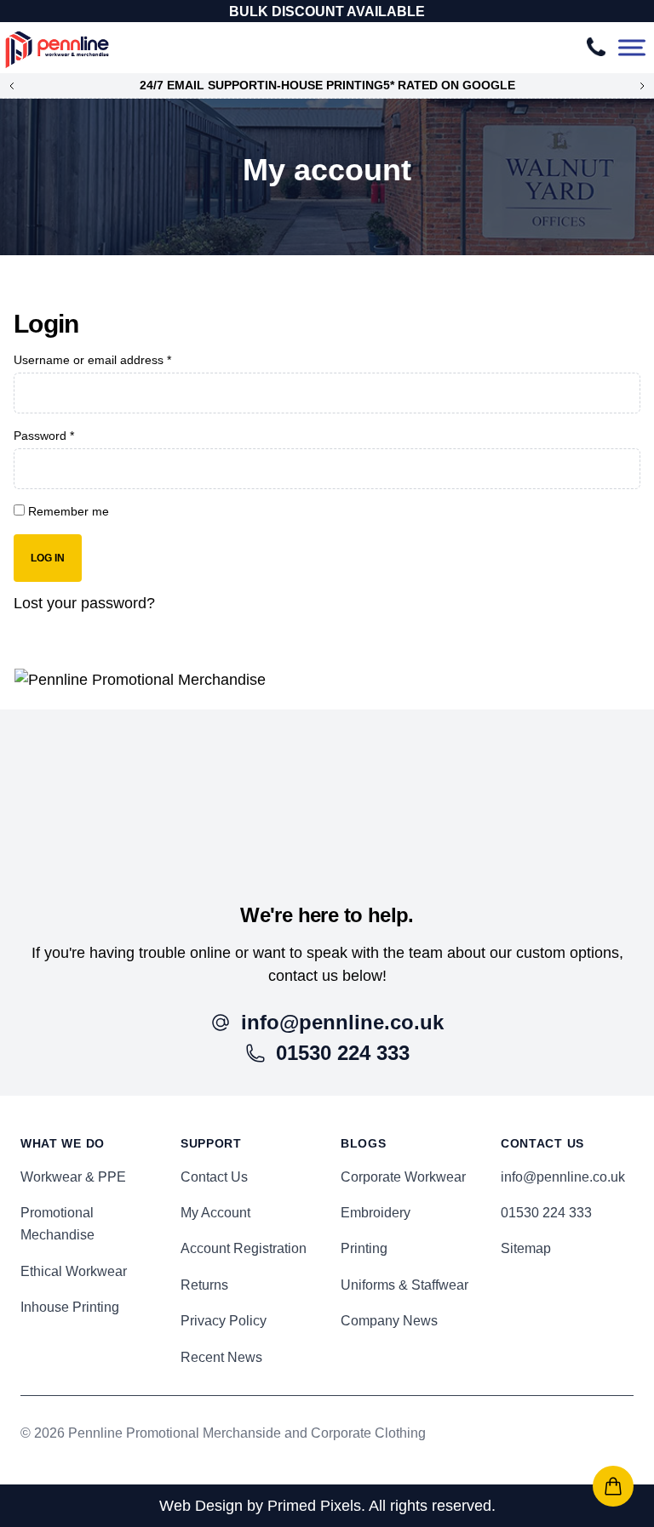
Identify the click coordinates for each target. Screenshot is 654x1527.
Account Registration (244, 1248)
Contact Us (214, 1177)
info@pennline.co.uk (563, 1177)
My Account (215, 1212)
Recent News (221, 1357)
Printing (364, 1248)
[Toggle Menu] (631, 48)
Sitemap (526, 1248)
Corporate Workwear (403, 1177)
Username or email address (92, 360)
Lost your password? (84, 603)
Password (44, 435)
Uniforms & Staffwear (404, 1285)
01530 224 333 (546, 1212)
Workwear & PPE (73, 1177)
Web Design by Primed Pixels (260, 1505)
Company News (389, 1320)
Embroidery (375, 1212)
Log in (48, 558)
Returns (204, 1285)
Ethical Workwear (73, 1271)
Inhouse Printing (69, 1307)
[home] (327, 786)
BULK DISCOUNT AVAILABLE (327, 11)
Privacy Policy (224, 1320)
